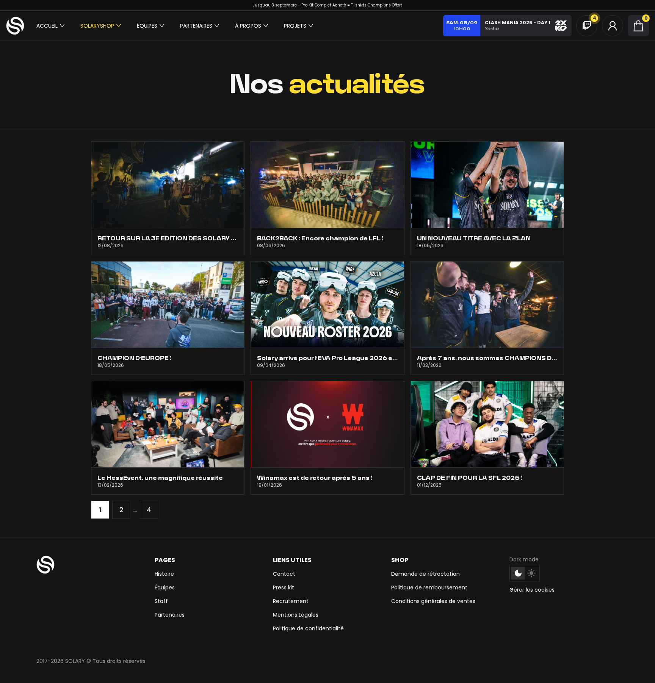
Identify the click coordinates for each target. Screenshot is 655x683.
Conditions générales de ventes (433, 601)
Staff (161, 601)
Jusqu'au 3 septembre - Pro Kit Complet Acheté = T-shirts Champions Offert (327, 5)
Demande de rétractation (425, 574)
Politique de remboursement (429, 587)
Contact (284, 574)
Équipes (165, 587)
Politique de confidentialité (308, 628)
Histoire (164, 574)
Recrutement (291, 601)
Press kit (283, 587)
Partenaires (170, 615)
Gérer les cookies (532, 590)
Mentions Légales (295, 615)
